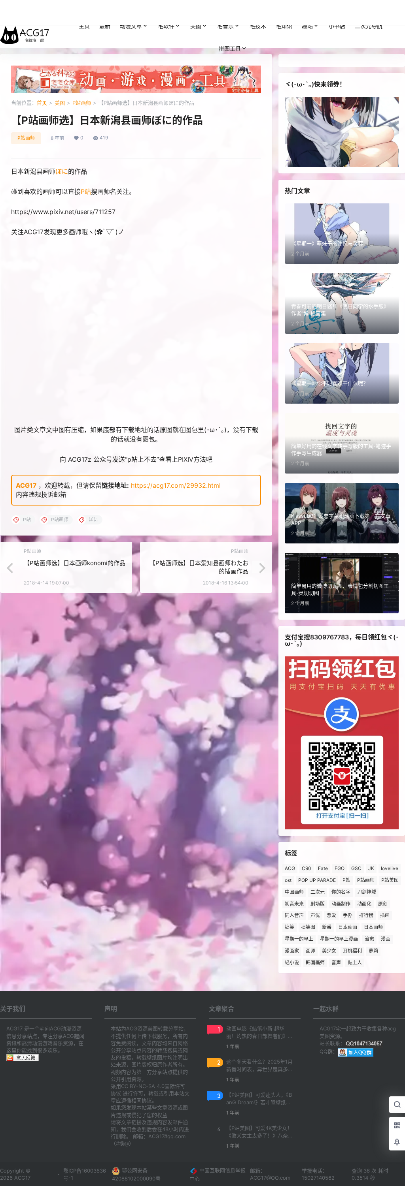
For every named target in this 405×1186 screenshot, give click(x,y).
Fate (323, 868)
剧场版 (317, 904)
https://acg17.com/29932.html (176, 485)
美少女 (329, 951)
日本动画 (347, 927)
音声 (336, 963)
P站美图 (390, 880)
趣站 (307, 26)
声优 (315, 915)
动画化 (364, 904)
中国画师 (294, 892)
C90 (306, 868)
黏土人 (355, 963)
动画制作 (340, 904)
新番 (326, 927)
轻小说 (292, 963)
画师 (310, 951)
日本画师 (373, 927)
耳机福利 (352, 951)
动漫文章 (131, 26)
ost (288, 880)
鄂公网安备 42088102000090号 (136, 1174)
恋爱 (331, 915)
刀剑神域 (366, 892)
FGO (339, 868)
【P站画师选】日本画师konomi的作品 (74, 563)
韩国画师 (315, 963)
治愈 (369, 939)
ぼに (61, 171)
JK (371, 868)
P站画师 (81, 103)
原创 (383, 904)
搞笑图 (308, 927)
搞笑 (289, 927)
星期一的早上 (299, 939)
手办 (347, 915)
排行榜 (366, 915)
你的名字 (340, 892)
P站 (86, 191)
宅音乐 (225, 26)
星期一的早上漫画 (339, 939)
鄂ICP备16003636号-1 (84, 1174)
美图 (195, 26)
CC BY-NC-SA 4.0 (143, 1086)
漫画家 (292, 951)
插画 (385, 915)
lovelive (389, 868)
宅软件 (166, 26)
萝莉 (373, 951)
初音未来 (294, 904)
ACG (290, 868)
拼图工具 (230, 48)
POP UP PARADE (317, 880)
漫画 (385, 939)
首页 (42, 103)
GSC (356, 868)
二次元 (317, 892)
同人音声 (294, 915)
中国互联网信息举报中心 (217, 1174)
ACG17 (26, 485)
